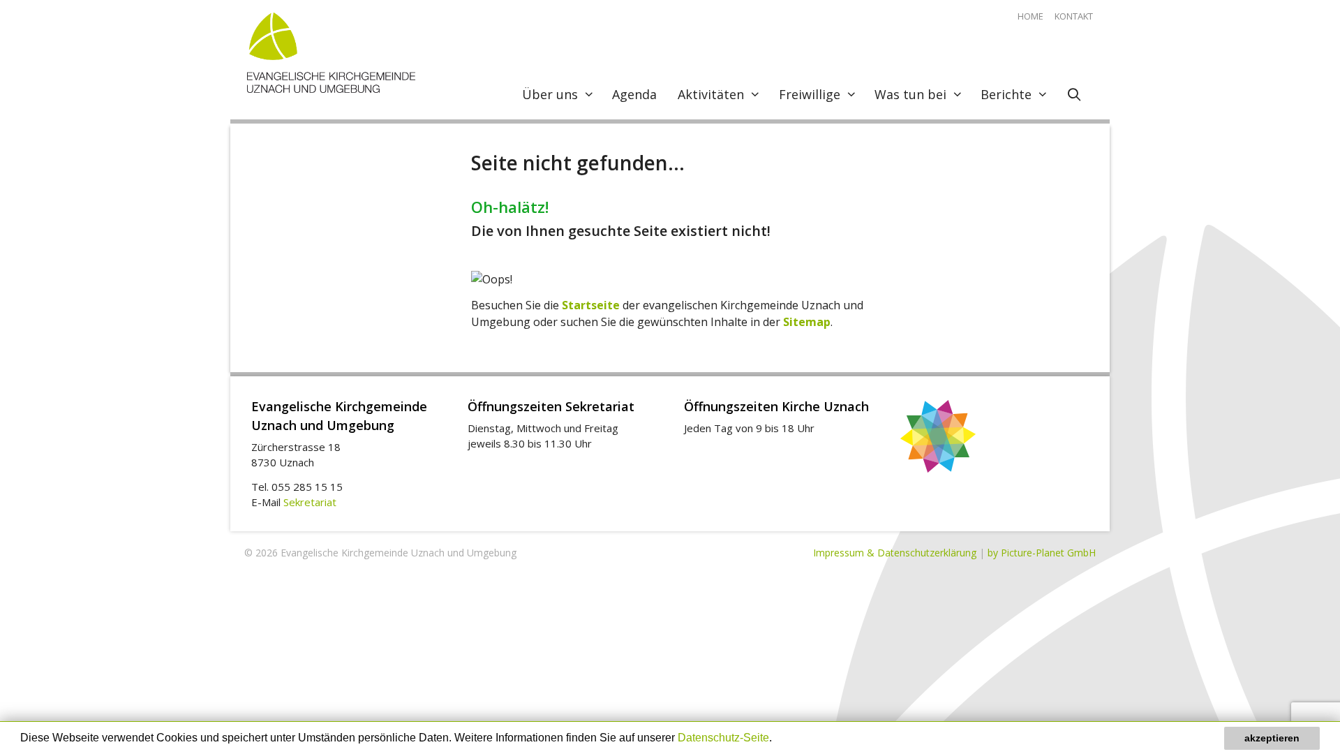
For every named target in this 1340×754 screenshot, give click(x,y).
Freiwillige (809, 94)
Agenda (634, 94)
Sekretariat (309, 502)
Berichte (1006, 94)
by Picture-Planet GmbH (1042, 552)
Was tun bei (910, 94)
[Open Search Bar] (1074, 94)
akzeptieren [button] (1272, 738)
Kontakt (1074, 16)
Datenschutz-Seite (723, 738)
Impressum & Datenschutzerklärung (894, 552)
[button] (777, 739)
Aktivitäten (711, 94)
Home (1030, 16)
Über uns (550, 94)
